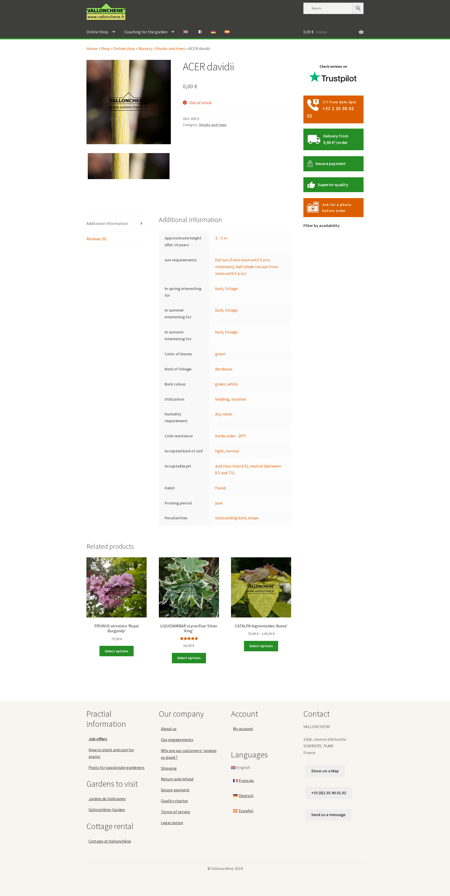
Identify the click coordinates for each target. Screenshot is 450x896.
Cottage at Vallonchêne (110, 841)
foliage (231, 288)
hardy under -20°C (230, 435)
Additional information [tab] (107, 223)
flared (220, 487)
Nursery (145, 48)
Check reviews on (333, 66)
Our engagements (177, 739)
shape (253, 517)
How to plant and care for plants (111, 753)
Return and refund (177, 778)
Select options (116, 651)
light (219, 450)
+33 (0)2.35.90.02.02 (328, 792)
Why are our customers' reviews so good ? (189, 754)
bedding (222, 399)
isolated (238, 399)
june (219, 503)
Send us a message (328, 814)
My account (243, 728)
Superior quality (333, 184)
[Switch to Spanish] (227, 32)
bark (219, 288)
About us (169, 728)
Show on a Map (325, 770)
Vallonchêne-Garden (107, 809)
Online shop (124, 48)
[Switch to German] (213, 32)
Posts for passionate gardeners (117, 767)
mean (227, 414)
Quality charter (174, 800)
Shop (105, 48)
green (220, 353)
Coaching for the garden (145, 31)
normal (232, 450)
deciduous (224, 368)
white (232, 384)
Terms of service (175, 811)
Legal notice (172, 822)
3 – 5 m (221, 238)
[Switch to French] (199, 32)
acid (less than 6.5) (231, 466)
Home (91, 48)
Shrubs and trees (170, 48)
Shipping (169, 768)
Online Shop (97, 31)
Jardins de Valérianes (107, 798)
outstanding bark (230, 517)
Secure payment (330, 163)
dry (217, 414)
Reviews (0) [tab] (96, 238)
